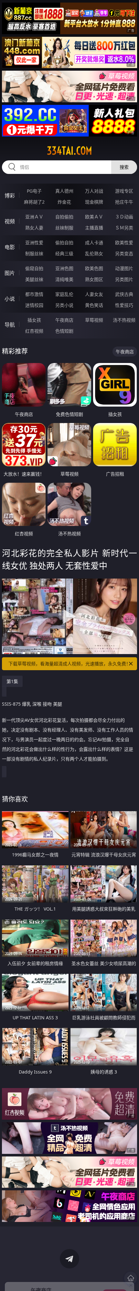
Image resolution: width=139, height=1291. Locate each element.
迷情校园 (34, 305)
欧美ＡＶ (94, 217)
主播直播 (94, 228)
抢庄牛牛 (124, 202)
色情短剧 (64, 331)
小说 (10, 298)
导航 (10, 324)
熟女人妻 (34, 228)
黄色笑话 (94, 305)
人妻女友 (94, 294)
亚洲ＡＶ (34, 217)
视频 (10, 221)
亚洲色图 (64, 268)
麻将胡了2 (34, 202)
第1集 (12, 681)
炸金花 (64, 202)
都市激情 (34, 294)
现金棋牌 (94, 202)
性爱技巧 (124, 305)
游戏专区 (124, 191)
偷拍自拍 (64, 242)
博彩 (10, 195)
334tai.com (69, 150)
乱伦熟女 (94, 253)
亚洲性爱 (34, 242)
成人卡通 (94, 242)
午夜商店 (64, 320)
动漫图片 (124, 268)
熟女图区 (94, 279)
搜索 (124, 167)
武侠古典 (124, 294)
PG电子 (34, 191)
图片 (10, 273)
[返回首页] (130, 1278)
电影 (10, 247)
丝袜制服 (64, 228)
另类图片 (124, 279)
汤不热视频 (124, 320)
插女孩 (34, 320)
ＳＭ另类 (124, 228)
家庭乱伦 (64, 294)
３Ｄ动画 (124, 217)
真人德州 (64, 191)
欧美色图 (94, 268)
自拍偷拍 (64, 217)
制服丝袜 (34, 253)
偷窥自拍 (34, 268)
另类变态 (124, 253)
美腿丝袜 (34, 279)
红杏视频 (34, 331)
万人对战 (94, 191)
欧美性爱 (124, 242)
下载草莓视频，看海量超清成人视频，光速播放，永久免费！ (69, 664)
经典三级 (64, 253)
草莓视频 (94, 320)
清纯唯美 (64, 279)
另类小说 (64, 305)
